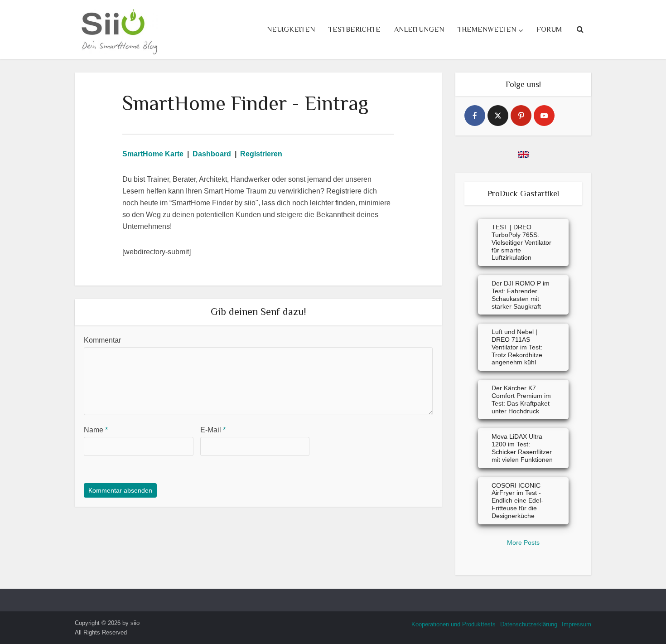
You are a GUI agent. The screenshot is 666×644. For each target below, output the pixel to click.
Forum (549, 29)
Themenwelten (487, 29)
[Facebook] (474, 115)
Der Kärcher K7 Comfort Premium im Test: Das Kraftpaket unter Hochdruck (521, 399)
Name (96, 430)
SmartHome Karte (152, 154)
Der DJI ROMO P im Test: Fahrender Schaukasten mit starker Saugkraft (521, 295)
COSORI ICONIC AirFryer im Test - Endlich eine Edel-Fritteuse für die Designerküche (517, 500)
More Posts (523, 542)
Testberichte (354, 29)
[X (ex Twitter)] (497, 115)
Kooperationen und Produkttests (453, 624)
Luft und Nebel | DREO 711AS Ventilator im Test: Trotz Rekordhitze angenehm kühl (517, 347)
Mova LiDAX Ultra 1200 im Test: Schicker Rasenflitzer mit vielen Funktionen (522, 448)
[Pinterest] (521, 115)
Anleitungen (419, 29)
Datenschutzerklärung (528, 624)
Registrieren (261, 154)
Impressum (576, 624)
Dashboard (212, 154)
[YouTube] (544, 115)
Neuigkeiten (291, 29)
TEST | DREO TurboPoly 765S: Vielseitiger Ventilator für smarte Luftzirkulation (521, 242)
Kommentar (102, 340)
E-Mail (213, 430)
